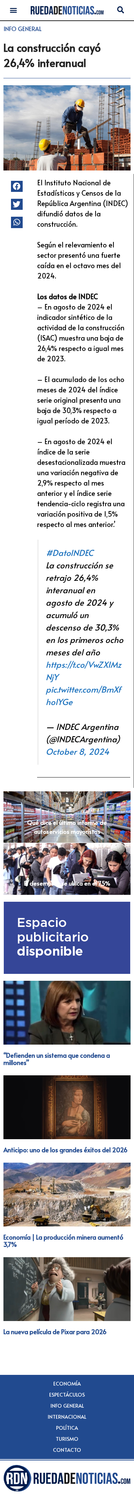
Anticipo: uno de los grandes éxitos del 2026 (65, 1149)
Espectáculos (67, 1394)
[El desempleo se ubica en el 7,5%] (67, 869)
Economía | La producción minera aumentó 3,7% (63, 1241)
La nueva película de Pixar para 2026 (55, 1331)
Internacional (67, 1416)
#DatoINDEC (69, 552)
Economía (67, 1383)
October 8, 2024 (77, 751)
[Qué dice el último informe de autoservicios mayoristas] (67, 817)
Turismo (67, 1438)
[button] (13, 10)
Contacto (67, 1449)
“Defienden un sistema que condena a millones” (56, 1059)
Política (67, 1427)
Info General (22, 29)
